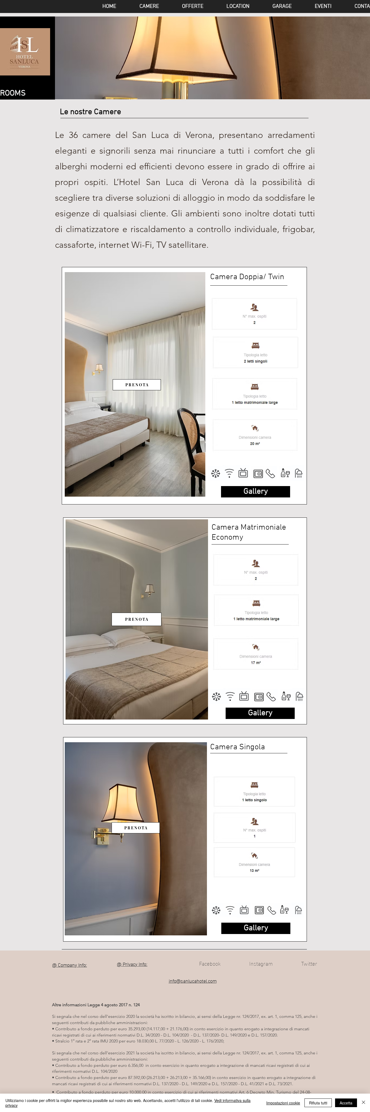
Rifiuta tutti (318, 1103)
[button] (316, 6)
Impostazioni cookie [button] (283, 1103)
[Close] (363, 1103)
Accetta (346, 1103)
